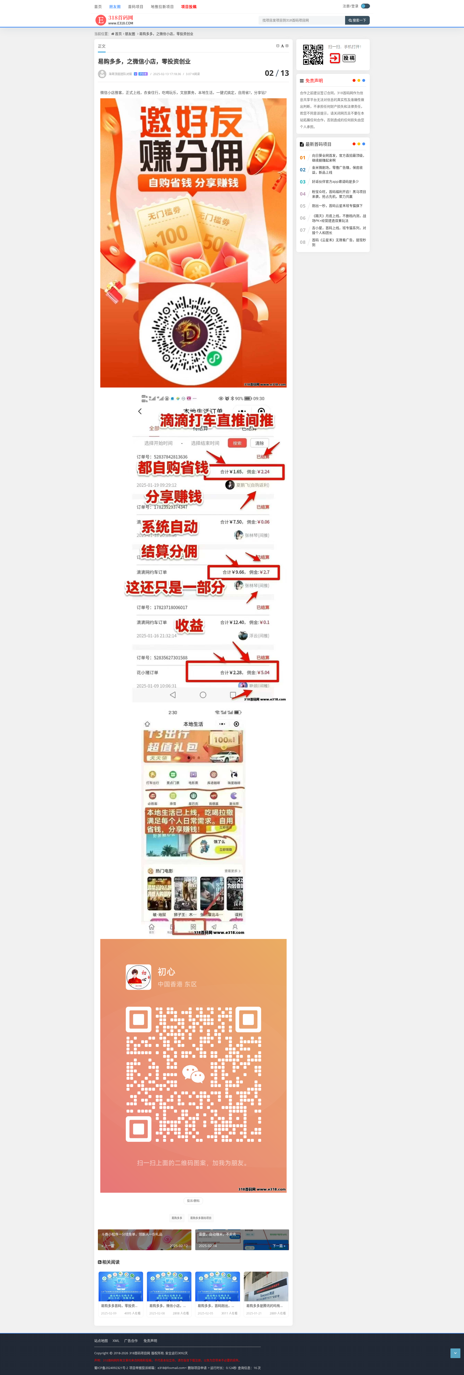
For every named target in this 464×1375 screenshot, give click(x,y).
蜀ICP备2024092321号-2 (111, 1368)
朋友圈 (115, 6)
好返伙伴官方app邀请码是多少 (335, 181)
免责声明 (150, 1340)
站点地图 (101, 1340)
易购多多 (177, 1218)
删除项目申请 (197, 1368)
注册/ (347, 6)
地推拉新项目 (162, 6)
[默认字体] (283, 45)
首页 (98, 6)
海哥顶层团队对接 (128, 74)
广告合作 (131, 1340)
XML (116, 1340)
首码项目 (136, 6)
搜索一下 (359, 20)
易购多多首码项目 (200, 1218)
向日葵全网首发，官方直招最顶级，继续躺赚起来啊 (339, 157)
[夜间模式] (365, 6)
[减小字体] (278, 45)
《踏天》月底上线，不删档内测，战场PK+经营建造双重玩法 (339, 218)
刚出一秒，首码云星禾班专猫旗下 (337, 205)
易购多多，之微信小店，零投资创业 (166, 33)
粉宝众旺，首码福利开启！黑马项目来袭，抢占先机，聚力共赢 (339, 194)
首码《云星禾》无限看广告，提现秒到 (339, 242)
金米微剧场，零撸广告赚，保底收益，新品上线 (337, 170)
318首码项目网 (139, 1353)
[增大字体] (287, 45)
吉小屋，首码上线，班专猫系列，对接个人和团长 (339, 230)
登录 (355, 6)
